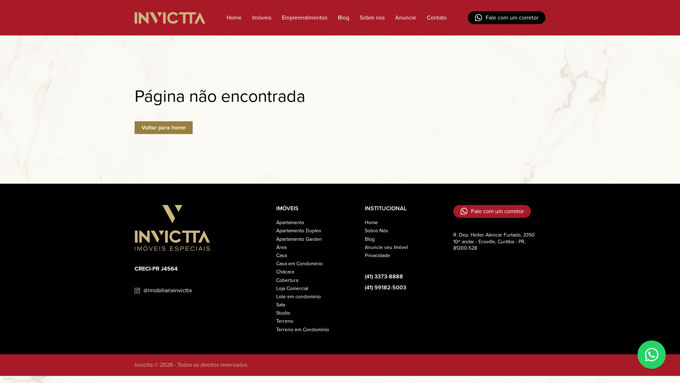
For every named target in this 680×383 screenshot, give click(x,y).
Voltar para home (164, 127)
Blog (343, 17)
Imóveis (261, 17)
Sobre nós (372, 17)
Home (234, 17)
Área (281, 247)
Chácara (285, 272)
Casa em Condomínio (299, 263)
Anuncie (405, 17)
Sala (280, 305)
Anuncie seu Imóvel (386, 247)
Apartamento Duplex (298, 230)
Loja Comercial (292, 288)
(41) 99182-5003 (385, 288)
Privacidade (377, 255)
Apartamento (290, 222)
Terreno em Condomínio (302, 329)
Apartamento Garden (299, 239)
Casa (281, 255)
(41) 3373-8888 (384, 277)
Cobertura (287, 280)
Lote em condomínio (298, 296)
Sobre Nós (376, 230)
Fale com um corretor (512, 17)
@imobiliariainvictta (167, 290)
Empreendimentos (304, 17)
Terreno (284, 321)
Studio (283, 313)
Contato (437, 17)
